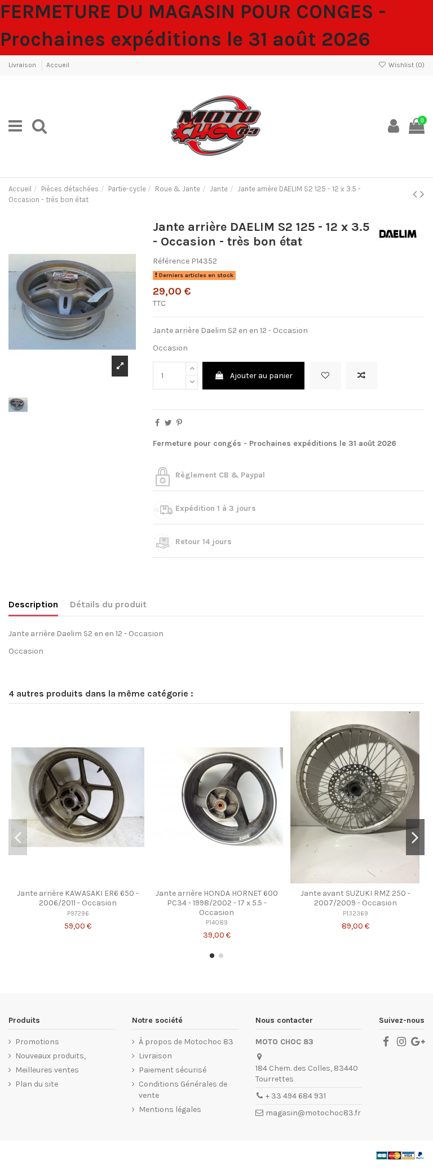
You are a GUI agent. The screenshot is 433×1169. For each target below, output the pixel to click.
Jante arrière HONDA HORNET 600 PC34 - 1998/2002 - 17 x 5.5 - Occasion (217, 902)
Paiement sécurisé (172, 1070)
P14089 (217, 922)
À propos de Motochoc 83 (186, 1042)
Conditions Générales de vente (183, 1089)
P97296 (78, 913)
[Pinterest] (179, 423)
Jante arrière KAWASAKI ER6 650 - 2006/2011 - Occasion (78, 898)
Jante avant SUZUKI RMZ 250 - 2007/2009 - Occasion (355, 898)
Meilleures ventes (47, 1070)
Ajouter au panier (261, 375)
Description (33, 604)
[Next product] (422, 194)
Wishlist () (406, 65)
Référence (171, 261)
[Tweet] (168, 423)
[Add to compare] (361, 375)
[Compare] (78, 879)
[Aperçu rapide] (93, 879)
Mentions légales (170, 1109)
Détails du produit (108, 604)
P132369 (355, 913)
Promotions (37, 1042)
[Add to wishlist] (325, 375)
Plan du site (36, 1084)
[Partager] (157, 423)
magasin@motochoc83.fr (313, 1113)
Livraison (23, 65)
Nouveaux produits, (50, 1056)
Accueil (57, 65)
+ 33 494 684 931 (296, 1096)
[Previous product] (416, 194)
